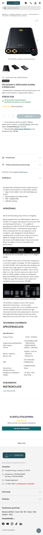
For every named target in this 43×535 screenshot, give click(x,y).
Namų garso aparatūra (15, 14)
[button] (40, 3)
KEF (25, 512)
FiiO (3, 77)
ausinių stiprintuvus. (20, 172)
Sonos (29, 512)
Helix (34, 512)
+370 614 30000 (17, 476)
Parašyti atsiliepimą (21, 428)
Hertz (11, 514)
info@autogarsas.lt (11, 480)
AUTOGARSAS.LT (10, 530)
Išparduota (28, 116)
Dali (21, 512)
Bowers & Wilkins (8, 512)
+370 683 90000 (24, 124)
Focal (17, 512)
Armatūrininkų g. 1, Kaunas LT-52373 (17, 470)
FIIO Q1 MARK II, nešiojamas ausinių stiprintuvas (14, 15)
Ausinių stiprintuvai (33, 14)
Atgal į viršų (21, 443)
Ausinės (25, 14)
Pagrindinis (5, 14)
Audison (5, 514)
